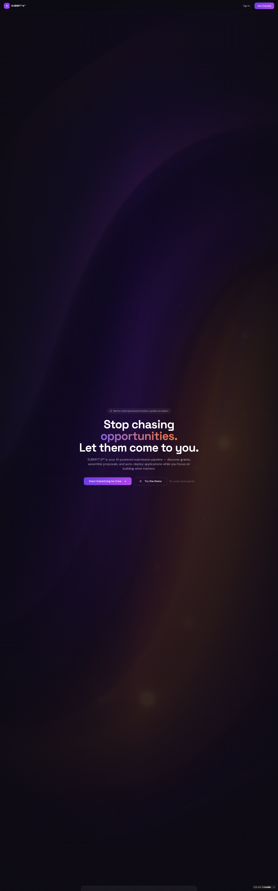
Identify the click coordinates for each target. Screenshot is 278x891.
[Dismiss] (274, 887)
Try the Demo (153, 481)
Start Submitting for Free (105, 481)
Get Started (264, 5)
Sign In (246, 5)
